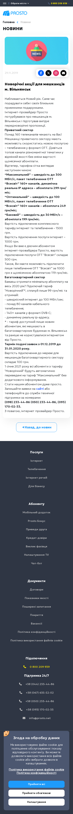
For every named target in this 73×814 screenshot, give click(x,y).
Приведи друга (36, 529)
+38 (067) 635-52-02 (39, 692)
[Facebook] (41, 73)
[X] (48, 73)
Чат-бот (36, 563)
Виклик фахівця (36, 546)
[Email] (63, 73)
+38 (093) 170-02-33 (39, 709)
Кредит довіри (36, 538)
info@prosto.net (39, 718)
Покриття (36, 615)
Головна (9, 22)
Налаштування (36, 802)
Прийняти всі (36, 784)
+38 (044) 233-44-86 (39, 684)
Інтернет (37, 460)
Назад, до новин (38, 427)
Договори (36, 589)
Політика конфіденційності (36, 632)
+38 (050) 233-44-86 (39, 701)
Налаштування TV (36, 554)
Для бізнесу (36, 486)
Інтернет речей (36, 477)
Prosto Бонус (36, 521)
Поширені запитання (36, 606)
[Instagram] (56, 73)
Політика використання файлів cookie (36, 640)
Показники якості (36, 598)
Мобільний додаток (36, 512)
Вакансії (36, 623)
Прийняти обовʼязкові (36, 793)
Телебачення (37, 469)
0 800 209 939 (59, 3)
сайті (40, 388)
